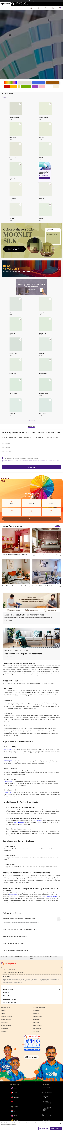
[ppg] (47, 1109)
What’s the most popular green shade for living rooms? (20, 929)
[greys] (24, 82)
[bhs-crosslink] (31, 638)
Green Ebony (7, 792)
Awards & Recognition (6, 1025)
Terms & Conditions (37, 1028)
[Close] (60, 1123)
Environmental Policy (37, 1016)
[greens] (26, 86)
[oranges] (13, 86)
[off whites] (56, 86)
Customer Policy (36, 1010)
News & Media (4, 1022)
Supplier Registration (6, 1019)
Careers (3, 1013)
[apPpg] (47, 1115)
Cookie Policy (36, 1013)
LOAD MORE (31, 420)
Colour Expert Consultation (50, 896)
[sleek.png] (47, 1087)
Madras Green (8, 760)
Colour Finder (13, 894)
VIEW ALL (57, 525)
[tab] (10, 82)
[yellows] (19, 86)
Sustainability (4, 1028)
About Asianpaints (5, 1007)
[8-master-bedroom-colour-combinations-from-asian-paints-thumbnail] (46, 540)
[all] (10, 82)
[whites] (49, 86)
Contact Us (3, 1031)
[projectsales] (47, 1102)
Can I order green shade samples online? (15, 950)
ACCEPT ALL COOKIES (56, 1128)
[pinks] (42, 86)
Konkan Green (8, 771)
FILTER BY (5, 98)
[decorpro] (47, 1097)
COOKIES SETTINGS (43, 1128)
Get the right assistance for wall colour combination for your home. (31, 432)
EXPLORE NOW (8, 657)
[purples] (35, 86)
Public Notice (36, 1031)
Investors (3, 1010)
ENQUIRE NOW (31, 467)
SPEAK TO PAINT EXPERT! (44, 178)
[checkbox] (2, 458)
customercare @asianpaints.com (15, 972)
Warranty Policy (36, 1019)
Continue (31, 519)
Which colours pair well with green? (14, 943)
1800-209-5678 (11, 969)
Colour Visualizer (37, 820)
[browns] (52, 82)
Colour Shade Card (19, 822)
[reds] (7, 86)
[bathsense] (47, 1092)
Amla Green (7, 749)
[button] (52, 8)
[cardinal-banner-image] (31, 240)
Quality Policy (36, 1022)
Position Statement (37, 1025)
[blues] (38, 82)
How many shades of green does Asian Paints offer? (19, 918)
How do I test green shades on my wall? (15, 936)
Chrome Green (8, 781)
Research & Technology (6, 1016)
